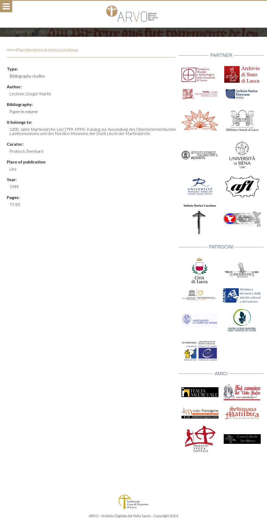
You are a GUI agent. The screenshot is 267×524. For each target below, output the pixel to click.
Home (11, 50)
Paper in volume (23, 111)
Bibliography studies (27, 75)
